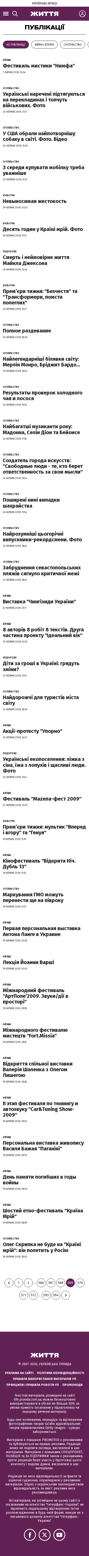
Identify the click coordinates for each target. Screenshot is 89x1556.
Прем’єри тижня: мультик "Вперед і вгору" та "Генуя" (44, 830)
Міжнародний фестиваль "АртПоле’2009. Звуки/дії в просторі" (35, 996)
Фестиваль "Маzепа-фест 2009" (42, 799)
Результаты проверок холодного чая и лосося (42, 395)
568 (60, 1283)
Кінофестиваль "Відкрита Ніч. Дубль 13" (39, 864)
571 (23, 1295)
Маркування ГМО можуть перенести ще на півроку (33, 897)
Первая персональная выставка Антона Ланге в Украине (41, 931)
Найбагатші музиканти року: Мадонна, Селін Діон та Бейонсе (41, 429)
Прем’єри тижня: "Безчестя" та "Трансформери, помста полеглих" (40, 297)
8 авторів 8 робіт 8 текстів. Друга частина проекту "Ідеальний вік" (43, 632)
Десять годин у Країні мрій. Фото (43, 229)
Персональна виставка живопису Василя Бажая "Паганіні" (43, 1146)
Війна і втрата (44, 44)
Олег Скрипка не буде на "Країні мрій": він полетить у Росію (42, 1247)
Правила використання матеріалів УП (44, 1379)
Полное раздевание (27, 330)
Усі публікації (15, 44)
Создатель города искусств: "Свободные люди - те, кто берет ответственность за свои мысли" (43, 466)
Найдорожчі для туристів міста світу (41, 700)
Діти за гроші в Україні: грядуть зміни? (41, 666)
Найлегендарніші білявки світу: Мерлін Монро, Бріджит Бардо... (41, 362)
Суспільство (73, 44)
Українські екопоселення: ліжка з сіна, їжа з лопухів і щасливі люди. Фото (44, 765)
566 (41, 1283)
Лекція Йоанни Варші (28, 962)
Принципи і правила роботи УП (32, 1385)
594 (56, 1295)
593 (46, 1295)
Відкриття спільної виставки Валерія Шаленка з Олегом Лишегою (38, 1069)
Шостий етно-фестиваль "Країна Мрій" (43, 1213)
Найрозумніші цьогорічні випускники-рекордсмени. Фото (42, 537)
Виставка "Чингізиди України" (39, 601)
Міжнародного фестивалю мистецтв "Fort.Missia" (35, 1033)
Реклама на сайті (19, 1373)
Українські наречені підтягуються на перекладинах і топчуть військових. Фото (44, 100)
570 (80, 1283)
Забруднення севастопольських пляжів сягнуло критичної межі (42, 570)
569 (70, 1283)
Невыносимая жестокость (35, 201)
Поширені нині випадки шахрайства (31, 503)
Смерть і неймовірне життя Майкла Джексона (36, 260)
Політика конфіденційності (60, 1373)
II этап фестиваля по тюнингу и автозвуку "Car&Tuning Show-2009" (40, 1109)
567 (51, 1283)
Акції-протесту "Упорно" (32, 731)
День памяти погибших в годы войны (39, 1180)
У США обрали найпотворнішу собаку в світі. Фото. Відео (39, 136)
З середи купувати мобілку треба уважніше (43, 170)
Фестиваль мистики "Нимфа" (39, 65)
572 (33, 1295)
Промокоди (72, 1385)
